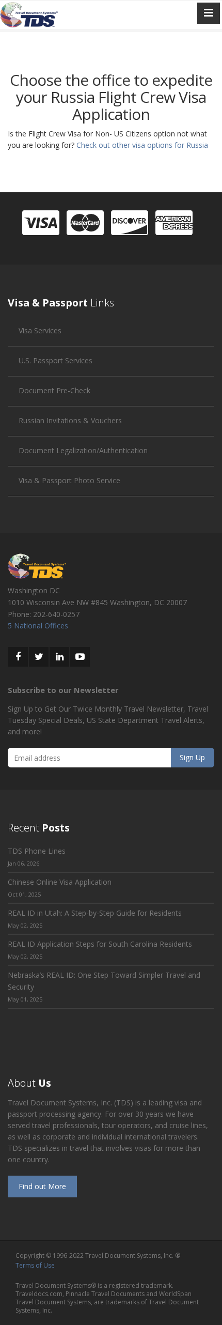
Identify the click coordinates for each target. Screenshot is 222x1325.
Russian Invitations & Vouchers (70, 420)
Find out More (42, 1186)
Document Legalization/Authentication (83, 450)
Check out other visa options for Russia (142, 145)
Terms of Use (35, 1265)
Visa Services (40, 330)
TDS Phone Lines (37, 851)
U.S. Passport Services (55, 360)
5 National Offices (38, 625)
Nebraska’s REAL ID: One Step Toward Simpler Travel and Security (104, 981)
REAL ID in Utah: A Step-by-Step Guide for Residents (95, 913)
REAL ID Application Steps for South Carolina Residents (100, 944)
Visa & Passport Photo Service (69, 480)
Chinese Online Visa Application (60, 882)
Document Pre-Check (54, 390)
